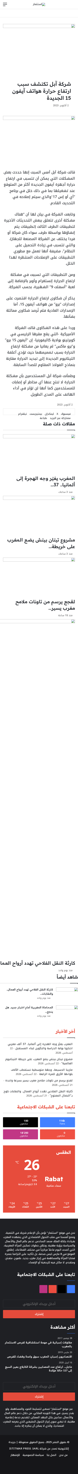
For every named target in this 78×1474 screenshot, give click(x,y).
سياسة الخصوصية (33, 1454)
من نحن (63, 1454)
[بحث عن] (73, 5)
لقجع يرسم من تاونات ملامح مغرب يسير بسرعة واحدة (39, 1080)
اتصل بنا (51, 1454)
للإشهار (15, 1454)
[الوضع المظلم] (66, 5)
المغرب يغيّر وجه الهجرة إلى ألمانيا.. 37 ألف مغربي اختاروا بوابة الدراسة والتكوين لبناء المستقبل (40, 1046)
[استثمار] (39, 4)
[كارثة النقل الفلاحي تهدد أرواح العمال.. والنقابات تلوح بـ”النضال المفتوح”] (67, 995)
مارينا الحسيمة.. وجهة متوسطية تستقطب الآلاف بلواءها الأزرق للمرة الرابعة (42, 1072)
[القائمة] (5, 5)
